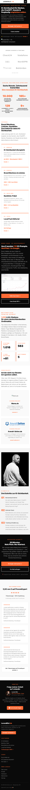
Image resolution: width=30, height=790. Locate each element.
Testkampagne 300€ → (7, 749)
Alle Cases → (4, 761)
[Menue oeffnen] (25, 1)
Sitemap (3, 778)
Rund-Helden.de (5, 757)
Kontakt (3, 771)
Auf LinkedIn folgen (16, 708)
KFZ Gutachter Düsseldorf (7, 759)
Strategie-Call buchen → (15, 26)
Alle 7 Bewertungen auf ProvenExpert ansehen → (15, 669)
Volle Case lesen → (15, 296)
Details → (25, 36)
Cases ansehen (15, 31)
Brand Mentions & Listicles (7, 745)
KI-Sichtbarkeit (5, 741)
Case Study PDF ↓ (15, 301)
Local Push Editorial (6, 747)
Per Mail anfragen (15, 569)
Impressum (4, 773)
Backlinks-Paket (5, 743)
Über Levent (4, 769)
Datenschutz (4, 776)
